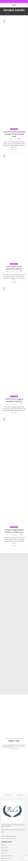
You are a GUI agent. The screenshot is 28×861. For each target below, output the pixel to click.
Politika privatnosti (6, 858)
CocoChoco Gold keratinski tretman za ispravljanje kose (14, 134)
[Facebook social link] (13, 1)
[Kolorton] (20, 795)
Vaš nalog (3, 845)
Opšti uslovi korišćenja (6, 855)
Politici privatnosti (17, 746)
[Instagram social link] (15, 1)
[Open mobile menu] (1, 5)
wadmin (12, 139)
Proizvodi (3, 853)
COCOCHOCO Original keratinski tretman (14, 400)
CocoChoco (14, 129)
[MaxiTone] (7, 795)
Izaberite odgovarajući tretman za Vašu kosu (14, 531)
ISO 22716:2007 (14, 563)
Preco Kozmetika (12, 271)
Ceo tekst (14, 149)
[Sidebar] (2, 260)
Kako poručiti (4, 847)
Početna (7, 13)
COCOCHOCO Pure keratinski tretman (14, 267)
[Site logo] (14, 5)
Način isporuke (5, 850)
